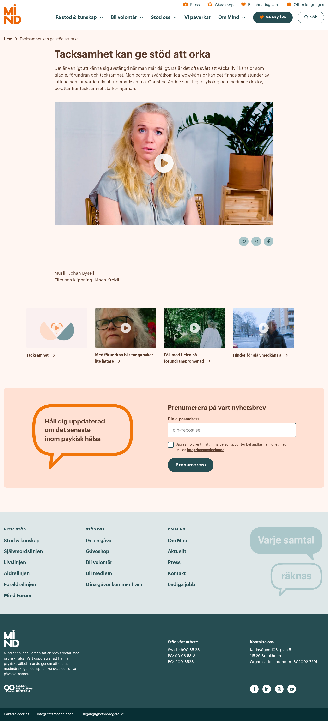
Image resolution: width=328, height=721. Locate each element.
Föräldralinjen (20, 584)
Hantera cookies (16, 714)
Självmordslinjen (23, 551)
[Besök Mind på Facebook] (254, 689)
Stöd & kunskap (22, 540)
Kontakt (177, 573)
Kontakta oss (262, 642)
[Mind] (12, 14)
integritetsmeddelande (205, 450)
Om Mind (178, 540)
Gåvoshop (97, 551)
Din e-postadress (183, 419)
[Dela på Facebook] (268, 241)
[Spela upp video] (164, 163)
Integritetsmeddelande (55, 714)
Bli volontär (99, 562)
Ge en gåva (98, 540)
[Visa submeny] (101, 18)
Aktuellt (177, 551)
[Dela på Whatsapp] (256, 241)
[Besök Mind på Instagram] (279, 689)
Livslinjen (15, 562)
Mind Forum (17, 595)
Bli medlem (99, 573)
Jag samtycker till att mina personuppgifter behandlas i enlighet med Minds (231, 447)
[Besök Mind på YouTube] (291, 689)
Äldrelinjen (17, 573)
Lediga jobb (181, 584)
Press (174, 562)
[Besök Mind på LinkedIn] (266, 689)
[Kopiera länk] (244, 241)
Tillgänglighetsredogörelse (102, 714)
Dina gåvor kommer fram (114, 584)
